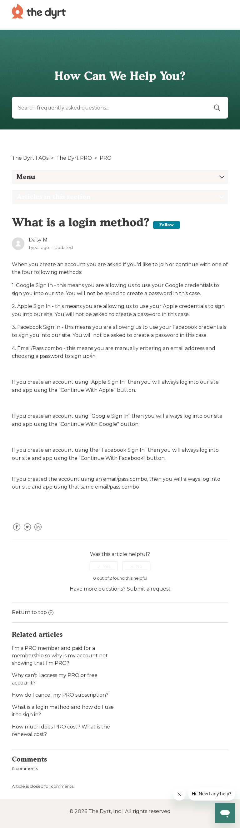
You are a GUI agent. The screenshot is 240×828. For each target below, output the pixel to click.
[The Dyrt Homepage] (39, 11)
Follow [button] (166, 224)
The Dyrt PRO (74, 158)
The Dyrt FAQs (30, 158)
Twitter (27, 532)
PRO (106, 158)
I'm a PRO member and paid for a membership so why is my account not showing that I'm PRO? (60, 655)
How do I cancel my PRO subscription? (60, 695)
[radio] (104, 566)
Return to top (29, 612)
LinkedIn (37, 532)
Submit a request (149, 589)
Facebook (16, 532)
